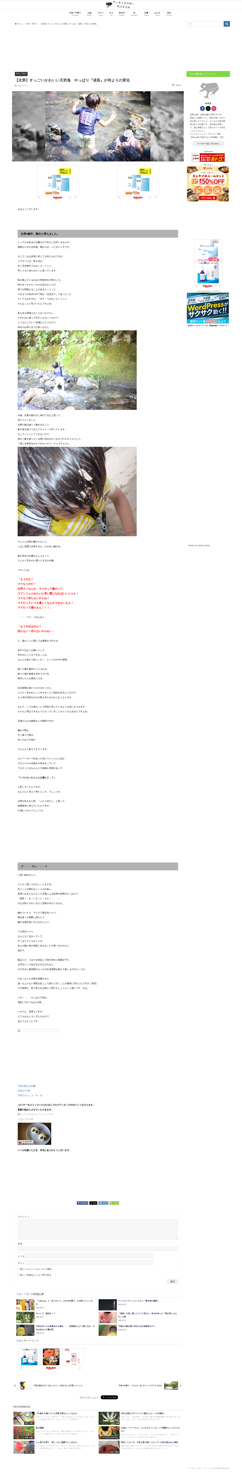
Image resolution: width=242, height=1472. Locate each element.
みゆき (178, 85)
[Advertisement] (98, 48)
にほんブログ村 (25, 1119)
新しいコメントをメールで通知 (36, 1269)
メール (21, 1256)
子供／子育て (21, 74)
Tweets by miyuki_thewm (199, 545)
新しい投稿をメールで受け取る (36, 1275)
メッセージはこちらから (208, 143)
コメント (24, 1217)
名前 (20, 1243)
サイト (21, 1263)
